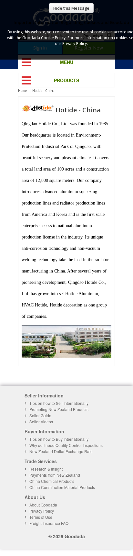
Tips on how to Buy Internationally (58, 439)
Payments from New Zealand (54, 475)
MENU (66, 62)
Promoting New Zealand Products (58, 409)
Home (22, 90)
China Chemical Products (51, 481)
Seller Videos (41, 421)
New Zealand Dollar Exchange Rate (61, 451)
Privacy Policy (41, 511)
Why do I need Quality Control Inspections (66, 445)
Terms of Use (40, 517)
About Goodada (43, 504)
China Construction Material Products (62, 487)
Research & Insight (46, 469)
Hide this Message (71, 8)
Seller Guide (40, 415)
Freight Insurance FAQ (48, 523)
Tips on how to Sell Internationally (58, 403)
